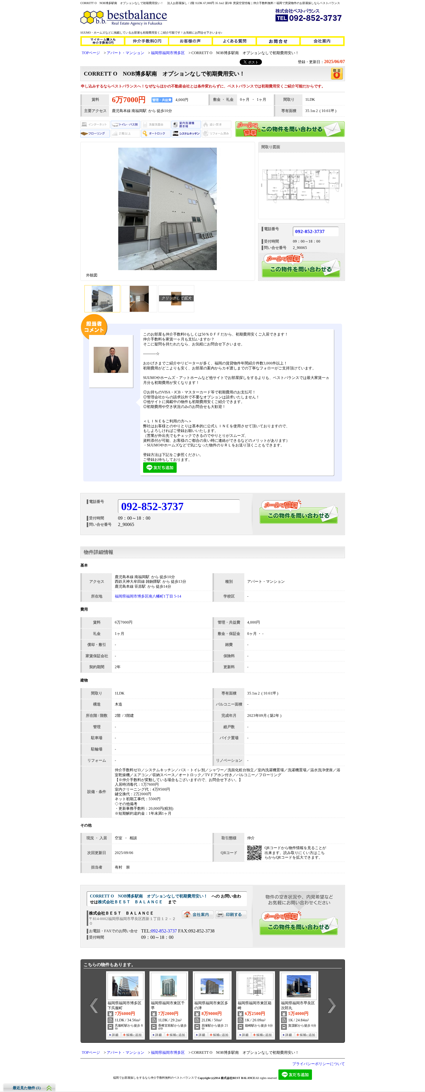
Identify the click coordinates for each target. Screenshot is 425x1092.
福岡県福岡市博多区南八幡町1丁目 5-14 (148, 596)
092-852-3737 (310, 231)
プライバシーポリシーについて (318, 1064)
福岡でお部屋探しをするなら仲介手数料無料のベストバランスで (155, 1077)
